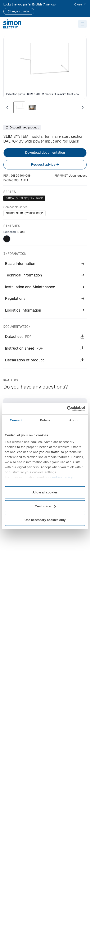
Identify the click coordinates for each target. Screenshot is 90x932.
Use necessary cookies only (45, 520)
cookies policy (61, 477)
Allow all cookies (45, 492)
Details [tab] (45, 420)
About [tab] (73, 420)
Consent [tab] (16, 420)
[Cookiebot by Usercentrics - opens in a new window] (67, 408)
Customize (43, 506)
